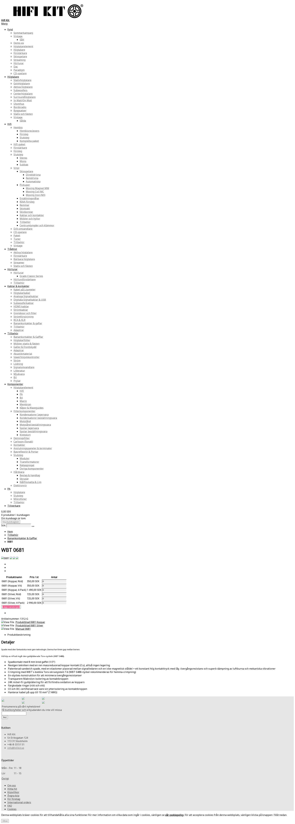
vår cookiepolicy (174, 815)
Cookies (11, 809)
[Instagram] (43, 698)
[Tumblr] (43, 702)
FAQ (9, 805)
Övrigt (5, 778)
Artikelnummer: (10, 618)
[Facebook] (23, 698)
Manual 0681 (23, 629)
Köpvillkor (13, 792)
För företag (13, 799)
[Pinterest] (23, 702)
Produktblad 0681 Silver (29, 625)
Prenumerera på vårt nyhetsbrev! (21, 706)
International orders (19, 802)
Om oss (11, 785)
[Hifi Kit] (3, 700)
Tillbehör (12, 535)
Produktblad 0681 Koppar (30, 622)
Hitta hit (12, 789)
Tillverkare (13, 505)
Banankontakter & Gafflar (22, 538)
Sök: (3, 525)
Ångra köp (13, 795)
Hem (10, 531)
